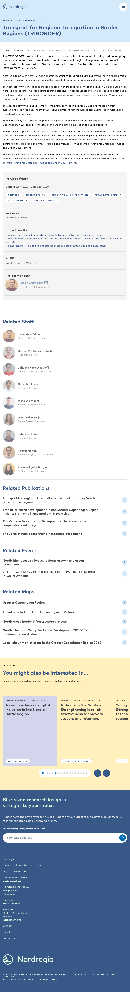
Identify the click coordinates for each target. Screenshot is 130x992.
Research (20, 50)
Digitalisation (17, 761)
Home (6, 50)
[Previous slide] (97, 773)
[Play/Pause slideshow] (43, 773)
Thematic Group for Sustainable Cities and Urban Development (39, 162)
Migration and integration (70, 195)
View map (8, 900)
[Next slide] (106, 773)
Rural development (108, 195)
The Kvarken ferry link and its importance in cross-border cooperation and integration (55, 245)
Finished (13, 195)
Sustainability (17, 200)
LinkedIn (7, 925)
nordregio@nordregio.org (26, 865)
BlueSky (7, 931)
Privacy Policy (49, 979)
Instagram (9, 938)
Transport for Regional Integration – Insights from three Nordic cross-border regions (54, 234)
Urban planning (44, 200)
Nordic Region (35, 195)
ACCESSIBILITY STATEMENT (19, 979)
